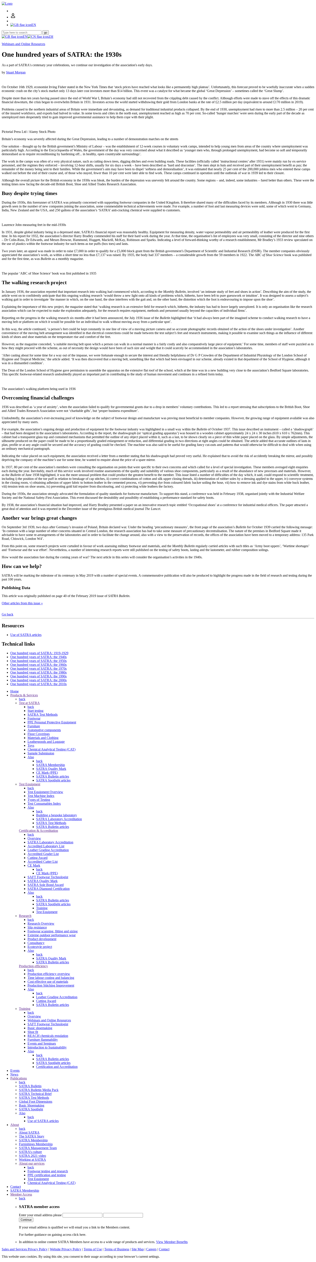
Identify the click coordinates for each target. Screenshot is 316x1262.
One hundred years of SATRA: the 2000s (38, 680)
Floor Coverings (39, 734)
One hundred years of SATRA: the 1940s (38, 657)
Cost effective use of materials (48, 981)
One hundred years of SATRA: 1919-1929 (39, 653)
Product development (42, 939)
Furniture (34, 726)
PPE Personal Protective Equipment (52, 722)
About (14, 1125)
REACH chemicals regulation (48, 1036)
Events (15, 1070)
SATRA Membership (50, 765)
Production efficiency (33, 966)
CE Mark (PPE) (47, 772)
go (45, 32)
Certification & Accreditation (38, 830)
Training (42, 908)
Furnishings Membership (36, 1144)
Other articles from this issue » (22, 603)
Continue (26, 1219)
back (22, 699)
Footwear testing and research (48, 1171)
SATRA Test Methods (43, 714)
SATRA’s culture (30, 1152)
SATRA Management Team (38, 1148)
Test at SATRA (29, 703)
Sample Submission (41, 753)
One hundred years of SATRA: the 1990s (38, 676)
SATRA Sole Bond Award (46, 885)
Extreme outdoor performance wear (52, 935)
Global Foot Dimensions (35, 1101)
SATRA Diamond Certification (49, 888)
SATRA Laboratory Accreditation (59, 819)
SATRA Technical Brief (35, 1094)
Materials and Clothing (43, 738)
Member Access (21, 1194)
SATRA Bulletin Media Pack (38, 1090)
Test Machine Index (41, 796)
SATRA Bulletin (30, 1086)
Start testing (35, 710)
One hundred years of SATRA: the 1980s (38, 672)
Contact (15, 1186)
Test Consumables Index (44, 803)
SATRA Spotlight (31, 1109)
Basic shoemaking (40, 1028)
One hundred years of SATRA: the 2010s (38, 684)
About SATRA (29, 1132)
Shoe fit (33, 1032)
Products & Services (24, 695)
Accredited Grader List (43, 854)
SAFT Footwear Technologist (48, 877)
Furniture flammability (43, 1039)
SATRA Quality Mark (51, 769)
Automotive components (44, 730)
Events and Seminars (42, 1043)
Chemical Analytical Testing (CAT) (51, 749)
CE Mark (34, 865)
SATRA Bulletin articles (52, 776)
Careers (151, 1249)
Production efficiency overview (49, 974)
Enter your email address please (40, 1215)
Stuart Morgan (16, 72)
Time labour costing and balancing (51, 978)
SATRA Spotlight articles (53, 780)
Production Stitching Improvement (51, 985)
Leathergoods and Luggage (46, 741)
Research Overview (41, 923)
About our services (31, 1163)
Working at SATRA (32, 1159)
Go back (7, 614)
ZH (51, 36)
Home (14, 691)
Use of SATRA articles (25, 635)
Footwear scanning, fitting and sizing (53, 931)
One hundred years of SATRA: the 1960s (38, 664)
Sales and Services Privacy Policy (25, 1249)
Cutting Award (38, 858)
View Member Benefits (172, 1242)
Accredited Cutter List (43, 861)
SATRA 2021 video (32, 1156)
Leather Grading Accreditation (48, 850)
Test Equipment (29, 784)
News (14, 1074)
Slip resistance (37, 927)
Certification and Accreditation (57, 1067)
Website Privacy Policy (65, 1249)
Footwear (34, 718)
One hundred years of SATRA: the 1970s (38, 668)
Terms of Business (116, 1249)
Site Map (138, 1249)
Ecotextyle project (40, 947)
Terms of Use (93, 1249)
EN (25, 36)
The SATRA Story (31, 1136)
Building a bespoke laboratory (56, 815)
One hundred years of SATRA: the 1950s (38, 661)
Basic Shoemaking (31, 1105)
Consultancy (36, 943)
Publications (18, 1078)
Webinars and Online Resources (23, 44)
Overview (34, 838)
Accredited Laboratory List (46, 846)
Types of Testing (39, 799)
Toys (31, 745)
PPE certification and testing (47, 1175)
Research (25, 916)
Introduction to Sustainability (47, 1047)
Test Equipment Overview (45, 792)
